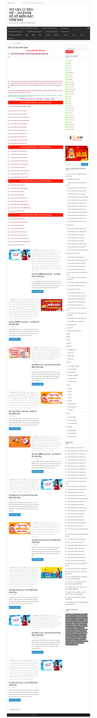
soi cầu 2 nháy (52, 255)
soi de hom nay (31, 311)
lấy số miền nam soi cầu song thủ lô (77, 318)
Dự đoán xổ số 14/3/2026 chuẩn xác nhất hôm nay (23, 496)
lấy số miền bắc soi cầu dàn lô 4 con (77, 218)
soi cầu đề (37, 256)
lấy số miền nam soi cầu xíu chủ (76, 321)
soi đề (39, 263)
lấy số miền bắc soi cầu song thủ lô (77, 247)
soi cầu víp (39, 260)
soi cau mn (56, 258)
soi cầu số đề (33, 308)
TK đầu (70, 103)
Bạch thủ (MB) (71, 82)
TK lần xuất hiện (71, 110)
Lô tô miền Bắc (71, 115)
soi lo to (36, 265)
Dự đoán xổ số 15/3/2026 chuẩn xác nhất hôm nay (46, 633)
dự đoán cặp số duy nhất (45, 253)
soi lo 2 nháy (26, 313)
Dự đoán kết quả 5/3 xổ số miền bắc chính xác (46, 541)
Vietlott (56, 35)
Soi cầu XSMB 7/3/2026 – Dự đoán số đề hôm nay (46, 455)
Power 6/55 (71, 77)
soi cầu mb (54, 256)
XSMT (40, 35)
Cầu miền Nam (71, 91)
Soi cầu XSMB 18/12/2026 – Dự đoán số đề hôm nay (46, 275)
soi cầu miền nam (40, 258)
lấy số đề (36, 255)
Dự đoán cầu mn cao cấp (34, 31)
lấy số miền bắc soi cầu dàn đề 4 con (77, 203)
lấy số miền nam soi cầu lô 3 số (76, 305)
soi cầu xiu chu (52, 260)
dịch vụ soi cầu (37, 251)
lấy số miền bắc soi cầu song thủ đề (77, 244)
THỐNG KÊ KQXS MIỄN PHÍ (14, 35)
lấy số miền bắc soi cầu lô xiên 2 (76, 234)
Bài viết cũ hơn (15, 709)
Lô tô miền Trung (72, 119)
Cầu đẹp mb (64, 28)
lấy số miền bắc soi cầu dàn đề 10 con (77, 212)
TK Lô (74, 35)
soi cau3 (50, 261)
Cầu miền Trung (71, 93)
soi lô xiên (45, 266)
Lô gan (70, 96)
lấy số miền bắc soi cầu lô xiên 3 (76, 237)
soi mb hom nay (22, 316)
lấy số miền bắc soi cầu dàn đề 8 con (77, 209)
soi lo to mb (42, 265)
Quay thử (10, 38)
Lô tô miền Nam (71, 117)
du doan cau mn (45, 251)
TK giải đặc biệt (71, 108)
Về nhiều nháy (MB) (72, 89)
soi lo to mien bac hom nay (26, 314)
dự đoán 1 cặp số (53, 251)
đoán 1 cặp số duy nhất (30, 302)
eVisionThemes (34, 715)
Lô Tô (82, 35)
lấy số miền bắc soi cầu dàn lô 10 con (77, 215)
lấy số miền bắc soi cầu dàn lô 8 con (77, 228)
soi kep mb (50, 263)
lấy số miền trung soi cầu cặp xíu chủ (77, 260)
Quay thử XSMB (71, 124)
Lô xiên (70, 98)
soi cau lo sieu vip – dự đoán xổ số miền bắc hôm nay (21, 15)
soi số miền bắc (45, 268)
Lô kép (70, 100)
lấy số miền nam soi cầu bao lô (76, 293)
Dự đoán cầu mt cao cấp (15, 31)
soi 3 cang (41, 255)
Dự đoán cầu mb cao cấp (49, 28)
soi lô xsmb (51, 266)
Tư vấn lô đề (65, 31)
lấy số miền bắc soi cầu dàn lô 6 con (47, 3)
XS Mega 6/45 (71, 72)
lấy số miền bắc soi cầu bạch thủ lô (77, 194)
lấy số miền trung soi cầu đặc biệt (76, 263)
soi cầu (46, 255)
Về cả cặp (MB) (71, 86)
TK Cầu (66, 35)
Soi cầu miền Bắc (32, 306)
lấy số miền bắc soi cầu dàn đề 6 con (77, 206)
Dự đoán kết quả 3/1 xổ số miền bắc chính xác (23, 591)
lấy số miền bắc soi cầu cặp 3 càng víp (77, 200)
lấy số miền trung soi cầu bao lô (76, 257)
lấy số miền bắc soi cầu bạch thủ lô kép (78, 197)
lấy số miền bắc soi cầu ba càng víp (77, 188)
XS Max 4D (70, 74)
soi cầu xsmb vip (38, 261)
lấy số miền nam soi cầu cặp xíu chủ (77, 296)
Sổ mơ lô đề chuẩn (51, 31)
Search (69, 51)
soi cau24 (45, 261)
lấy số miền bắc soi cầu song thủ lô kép (78, 250)
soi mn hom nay (37, 268)
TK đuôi (70, 105)
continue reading (36, 291)
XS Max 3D (70, 79)
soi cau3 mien (56, 261)
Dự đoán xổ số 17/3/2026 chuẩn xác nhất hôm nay (46, 365)
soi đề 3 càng (44, 263)
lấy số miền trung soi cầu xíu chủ (76, 285)
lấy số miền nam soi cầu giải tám (76, 302)
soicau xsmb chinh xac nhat (55, 268)
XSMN (33, 35)
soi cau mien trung (49, 258)
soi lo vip (40, 266)
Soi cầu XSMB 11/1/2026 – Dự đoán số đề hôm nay (24, 323)
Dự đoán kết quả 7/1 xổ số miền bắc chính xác (23, 683)
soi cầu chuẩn (30, 304)
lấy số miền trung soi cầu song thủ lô (77, 282)
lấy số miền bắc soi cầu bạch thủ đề (77, 191)
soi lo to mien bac (50, 265)
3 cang (50, 250)
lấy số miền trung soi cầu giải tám (77, 266)
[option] (53, 3)
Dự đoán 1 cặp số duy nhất (73, 617)
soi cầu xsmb (29, 309)
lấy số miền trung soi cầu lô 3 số (76, 269)
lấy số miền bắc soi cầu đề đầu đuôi (77, 231)
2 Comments (36, 270)
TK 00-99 (70, 112)
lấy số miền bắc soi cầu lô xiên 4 (76, 241)
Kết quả (47, 35)
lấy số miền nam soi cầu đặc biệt (76, 299)
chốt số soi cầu (33, 299)
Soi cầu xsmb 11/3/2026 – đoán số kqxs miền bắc (23, 412)
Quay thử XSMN (71, 129)
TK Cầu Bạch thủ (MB (73, 366)
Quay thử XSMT (72, 433)
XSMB (26, 35)
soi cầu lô (49, 256)
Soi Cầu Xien (45, 260)
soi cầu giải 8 (43, 256)
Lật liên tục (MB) (71, 84)
